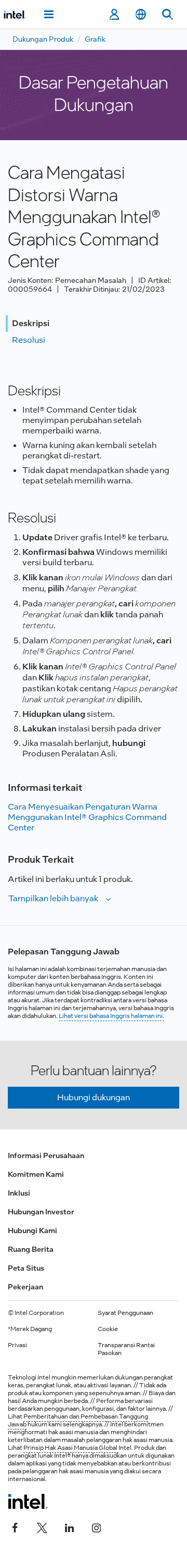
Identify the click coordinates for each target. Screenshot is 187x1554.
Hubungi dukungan (93, 1097)
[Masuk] (114, 14)
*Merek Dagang (30, 1329)
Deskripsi (30, 323)
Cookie (108, 1329)
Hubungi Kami (32, 1230)
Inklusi (19, 1193)
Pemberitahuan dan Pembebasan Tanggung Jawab (78, 1420)
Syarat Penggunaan (125, 1313)
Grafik (95, 39)
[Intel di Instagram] (96, 1526)
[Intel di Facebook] (15, 1526)
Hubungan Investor (41, 1211)
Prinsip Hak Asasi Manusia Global (70, 1448)
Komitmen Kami (36, 1174)
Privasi (17, 1345)
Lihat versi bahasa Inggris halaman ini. (111, 1016)
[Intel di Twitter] (42, 1526)
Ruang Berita (31, 1249)
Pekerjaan (25, 1286)
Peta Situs (26, 1268)
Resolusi (28, 339)
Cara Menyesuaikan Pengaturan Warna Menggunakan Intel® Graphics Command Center (87, 817)
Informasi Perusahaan (46, 1155)
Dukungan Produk (42, 39)
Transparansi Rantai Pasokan (126, 1349)
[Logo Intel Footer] (28, 1501)
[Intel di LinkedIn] (69, 1526)
